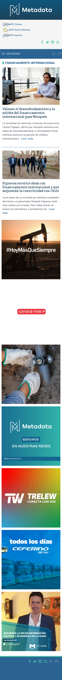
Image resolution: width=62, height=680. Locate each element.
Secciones (13, 54)
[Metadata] (31, 10)
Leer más (27, 138)
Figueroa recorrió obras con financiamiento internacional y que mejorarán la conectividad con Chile (30, 187)
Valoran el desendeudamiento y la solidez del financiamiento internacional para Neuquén (28, 113)
